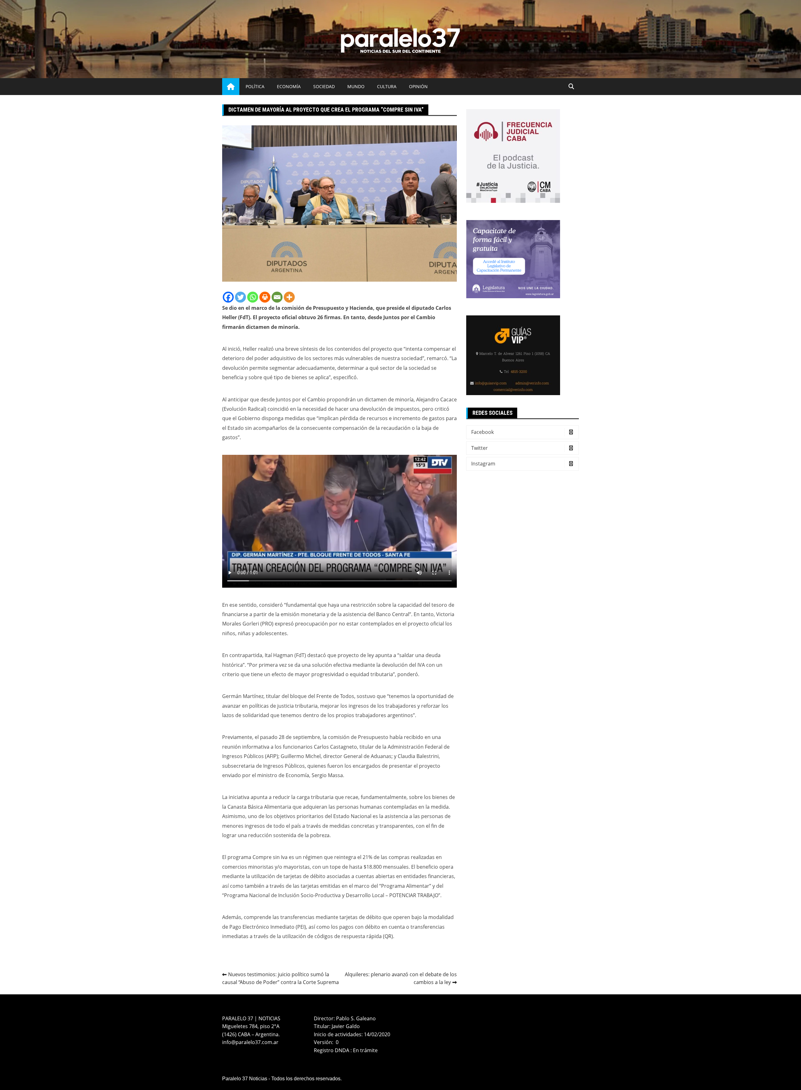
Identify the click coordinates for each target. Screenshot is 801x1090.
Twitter (479, 448)
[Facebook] (228, 297)
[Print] (264, 297)
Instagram (483, 463)
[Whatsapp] (252, 297)
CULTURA (386, 86)
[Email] (277, 297)
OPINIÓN (418, 86)
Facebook (482, 432)
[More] (289, 297)
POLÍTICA (255, 86)
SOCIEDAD (324, 86)
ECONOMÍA (289, 86)
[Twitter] (240, 297)
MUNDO (356, 86)
